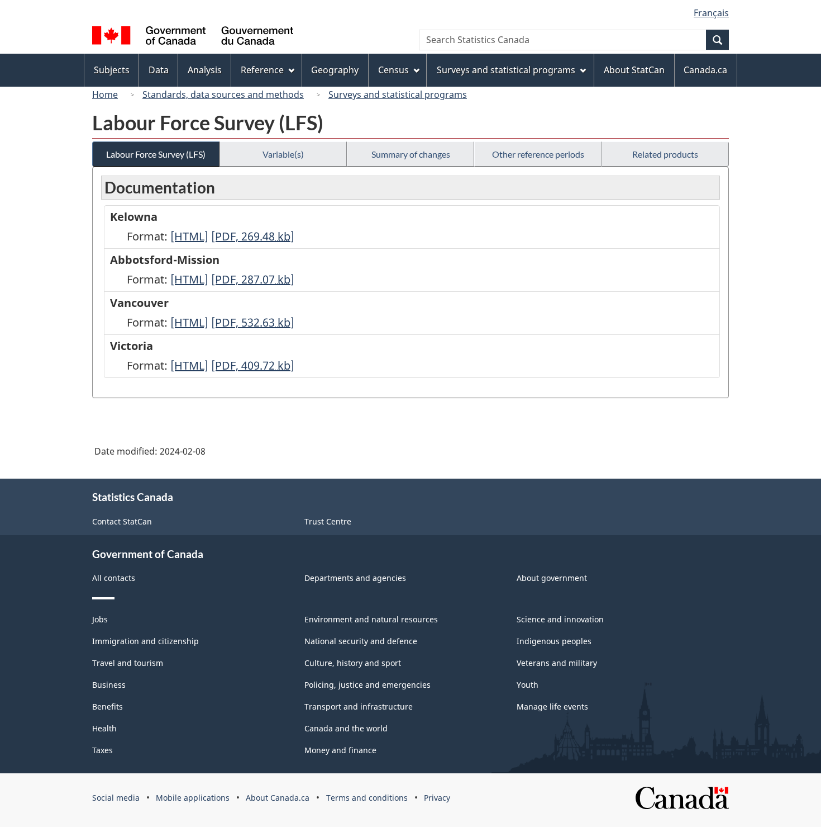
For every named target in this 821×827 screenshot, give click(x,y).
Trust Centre (327, 521)
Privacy (437, 797)
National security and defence (360, 641)
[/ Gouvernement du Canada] (192, 37)
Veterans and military (557, 663)
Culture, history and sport (352, 663)
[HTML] (189, 236)
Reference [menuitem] (262, 70)
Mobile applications (193, 797)
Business (109, 684)
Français (711, 13)
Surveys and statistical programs (397, 94)
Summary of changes (410, 154)
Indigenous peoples (554, 641)
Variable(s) (283, 154)
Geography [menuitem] (335, 70)
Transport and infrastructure (358, 706)
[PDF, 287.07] (252, 279)
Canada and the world (346, 728)
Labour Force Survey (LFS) (156, 154)
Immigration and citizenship (145, 641)
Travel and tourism (127, 663)
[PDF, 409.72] (252, 365)
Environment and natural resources (371, 619)
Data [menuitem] (159, 70)
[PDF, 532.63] (252, 322)
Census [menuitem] (393, 70)
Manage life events (552, 706)
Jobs (100, 619)
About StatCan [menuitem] (634, 70)
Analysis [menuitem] (205, 70)
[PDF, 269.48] (252, 236)
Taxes (102, 750)
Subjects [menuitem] (112, 70)
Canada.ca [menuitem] (705, 70)
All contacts (113, 578)
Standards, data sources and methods (223, 94)
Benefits (107, 706)
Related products (665, 154)
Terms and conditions (367, 797)
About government (552, 578)
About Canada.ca (277, 797)
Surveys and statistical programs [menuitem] (506, 70)
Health (104, 728)
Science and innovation (560, 619)
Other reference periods (538, 154)
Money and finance (340, 750)
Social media (116, 797)
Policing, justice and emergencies (367, 684)
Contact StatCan (122, 521)
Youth (527, 684)
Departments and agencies (355, 578)
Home (105, 94)
